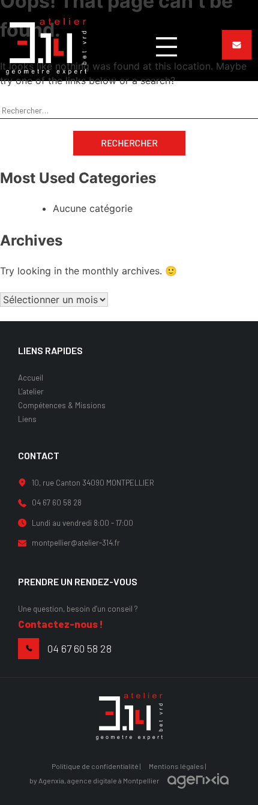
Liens (27, 419)
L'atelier (31, 391)
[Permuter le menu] (166, 46)
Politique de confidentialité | (96, 766)
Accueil (30, 377)
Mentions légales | (177, 766)
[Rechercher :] (129, 110)
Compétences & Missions (62, 405)
